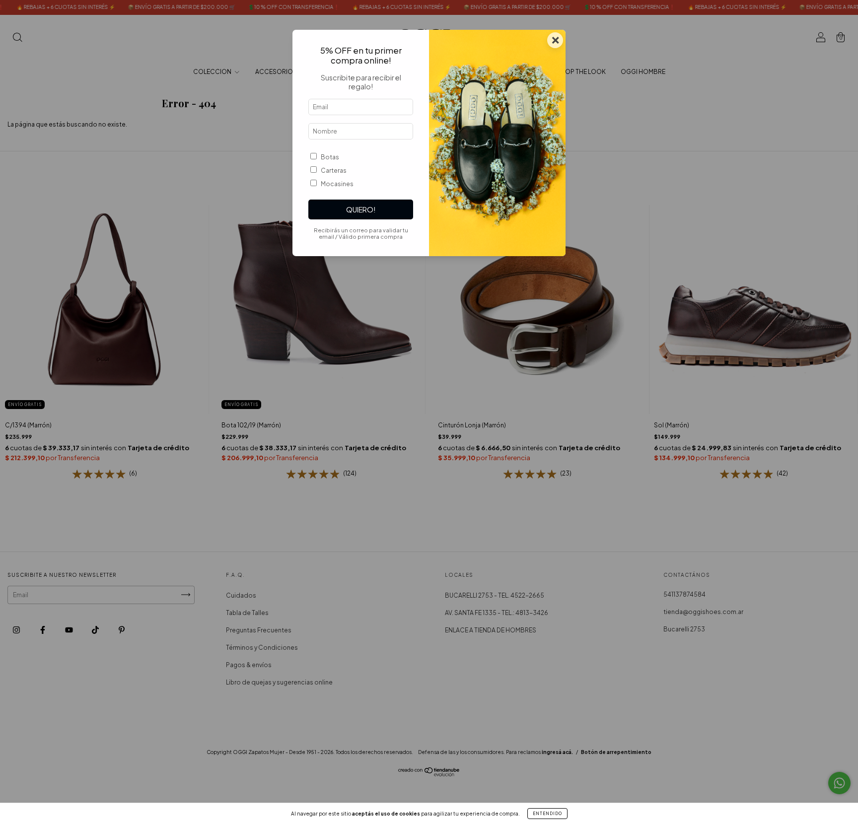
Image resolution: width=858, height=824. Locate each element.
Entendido (547, 813)
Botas (330, 157)
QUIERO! (360, 209)
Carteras (334, 170)
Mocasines (337, 184)
